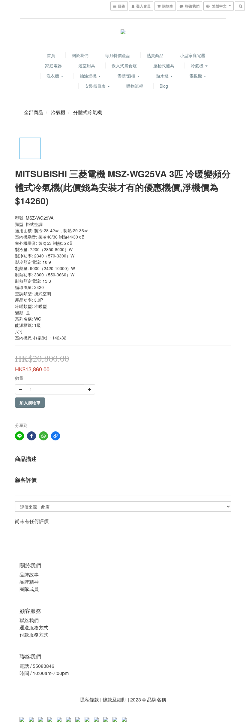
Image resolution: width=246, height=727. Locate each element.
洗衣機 (53, 76)
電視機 (196, 76)
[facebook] (31, 435)
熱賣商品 (155, 55)
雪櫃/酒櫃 (126, 76)
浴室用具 (86, 65)
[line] (19, 435)
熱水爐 (163, 76)
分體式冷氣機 (87, 112)
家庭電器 (53, 65)
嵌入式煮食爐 (124, 65)
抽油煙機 (89, 76)
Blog (164, 86)
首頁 (51, 55)
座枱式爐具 (163, 65)
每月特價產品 (117, 55)
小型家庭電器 (192, 55)
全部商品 (33, 112)
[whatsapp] (43, 435)
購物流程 (134, 86)
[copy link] (55, 435)
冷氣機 (198, 65)
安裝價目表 (96, 86)
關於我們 (80, 55)
